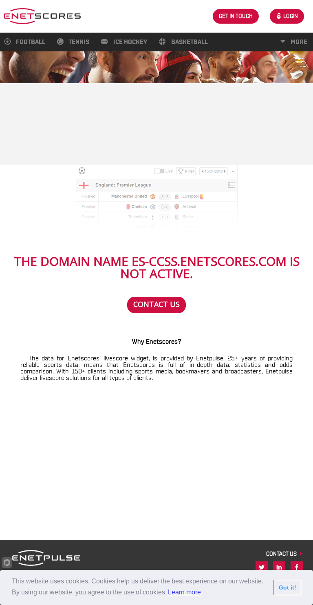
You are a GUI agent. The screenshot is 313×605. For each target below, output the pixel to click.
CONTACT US (281, 554)
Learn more (184, 592)
